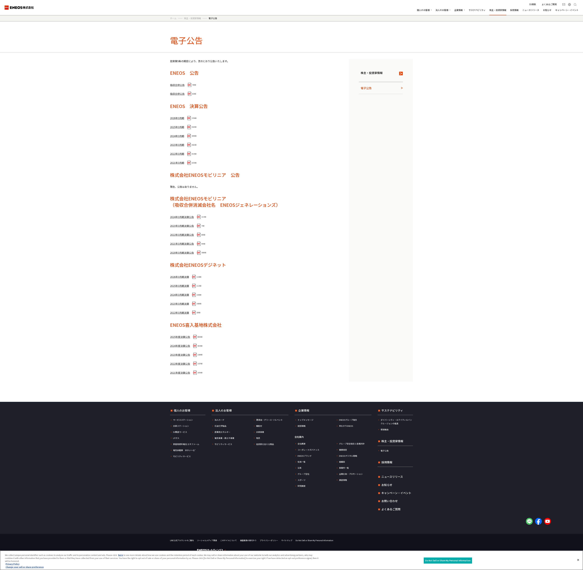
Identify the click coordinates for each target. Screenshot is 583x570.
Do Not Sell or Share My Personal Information (314, 540)
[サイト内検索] (575, 4)
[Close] (578, 560)
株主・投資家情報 (372, 73)
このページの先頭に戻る (576, 395)
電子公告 (366, 88)
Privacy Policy (12, 564)
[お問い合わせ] (563, 4)
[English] (569, 4)
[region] (291, 560)
